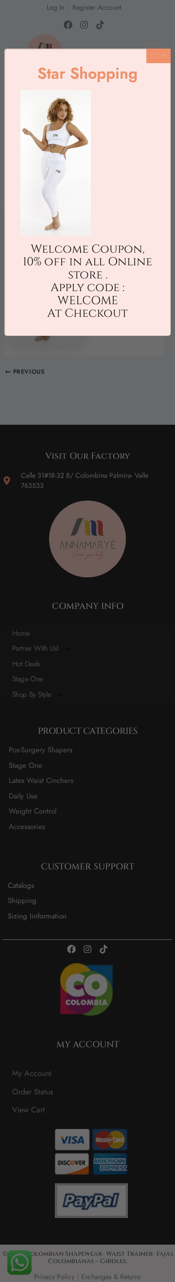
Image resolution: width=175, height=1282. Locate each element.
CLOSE (158, 56)
